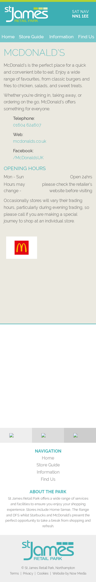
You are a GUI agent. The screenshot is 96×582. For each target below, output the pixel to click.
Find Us (86, 36)
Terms (14, 573)
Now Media (78, 573)
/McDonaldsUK (28, 157)
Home (8, 36)
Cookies (43, 573)
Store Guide (31, 36)
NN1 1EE (80, 13)
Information (61, 36)
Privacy (28, 573)
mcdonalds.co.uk (29, 141)
